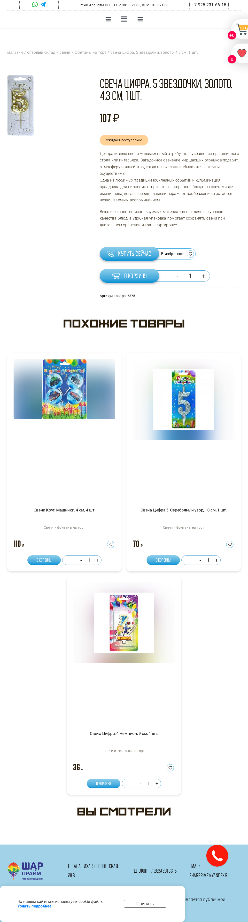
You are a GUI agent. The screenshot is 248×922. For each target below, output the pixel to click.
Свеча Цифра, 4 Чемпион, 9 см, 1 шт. (124, 733)
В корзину (135, 276)
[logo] (25, 864)
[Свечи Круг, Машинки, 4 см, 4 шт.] (64, 429)
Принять (145, 903)
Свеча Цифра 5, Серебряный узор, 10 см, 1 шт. (183, 510)
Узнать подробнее (34, 906)
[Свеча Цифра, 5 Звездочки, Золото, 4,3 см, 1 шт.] (20, 105)
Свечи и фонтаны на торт (64, 527)
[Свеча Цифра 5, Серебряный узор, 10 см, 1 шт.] (183, 429)
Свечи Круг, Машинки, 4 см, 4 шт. (64, 510)
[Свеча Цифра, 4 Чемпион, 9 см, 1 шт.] (124, 652)
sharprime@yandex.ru (209, 875)
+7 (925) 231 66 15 (163, 871)
